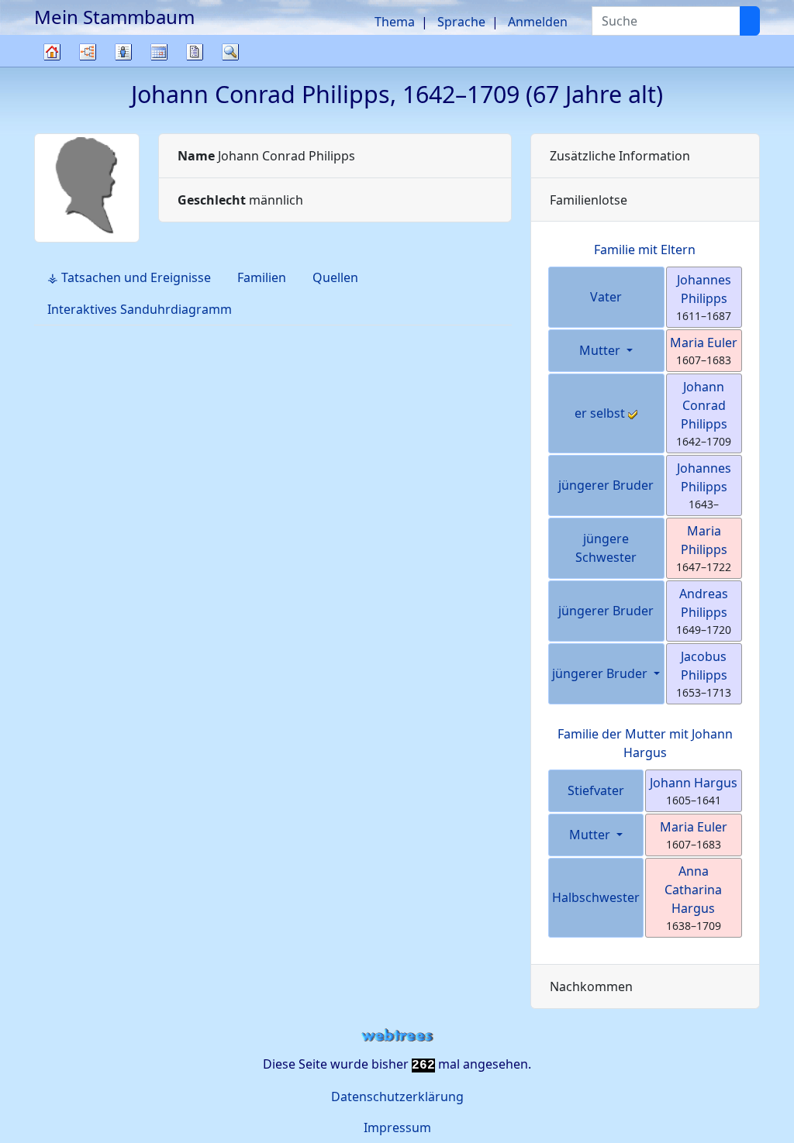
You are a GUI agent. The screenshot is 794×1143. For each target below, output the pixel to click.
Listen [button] (123, 52)
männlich (240, 199)
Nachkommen (591, 986)
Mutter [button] (601, 350)
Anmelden (538, 21)
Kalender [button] (158, 52)
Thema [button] (395, 21)
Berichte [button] (194, 52)
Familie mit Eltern (645, 249)
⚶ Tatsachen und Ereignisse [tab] (129, 277)
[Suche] (750, 21)
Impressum (397, 1127)
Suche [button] (230, 52)
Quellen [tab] (335, 277)
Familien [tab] (261, 277)
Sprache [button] (461, 21)
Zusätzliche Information (620, 155)
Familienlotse (588, 199)
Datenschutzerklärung (397, 1096)
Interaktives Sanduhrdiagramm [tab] (139, 309)
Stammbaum (51, 66)
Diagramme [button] (87, 52)
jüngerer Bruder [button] (601, 673)
